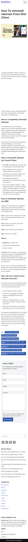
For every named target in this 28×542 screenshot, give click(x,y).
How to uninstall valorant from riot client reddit (13, 342)
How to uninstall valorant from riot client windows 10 (13, 346)
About (2, 531)
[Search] (25, 436)
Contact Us (4, 537)
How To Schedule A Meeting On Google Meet (12, 457)
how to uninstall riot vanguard (10, 338)
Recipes (3, 506)
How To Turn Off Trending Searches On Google (13, 452)
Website (5, 386)
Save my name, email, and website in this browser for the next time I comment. (13, 414)
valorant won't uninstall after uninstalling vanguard (13, 353)
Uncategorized (5, 508)
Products (3, 503)
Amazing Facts (5, 485)
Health (2, 498)
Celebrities (4, 490)
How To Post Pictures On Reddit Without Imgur (13, 474)
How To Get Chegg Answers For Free (10, 476)
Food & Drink (4, 495)
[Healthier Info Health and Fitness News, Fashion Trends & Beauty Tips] (5, 2)
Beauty (3, 487)
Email (4, 380)
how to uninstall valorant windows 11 (11, 349)
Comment (6, 392)
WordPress (19, 540)
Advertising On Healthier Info (8, 534)
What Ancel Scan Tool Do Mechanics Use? (12, 468)
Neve (7, 540)
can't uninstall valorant (11, 332)
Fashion (3, 493)
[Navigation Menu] (25, 2)
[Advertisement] (14, 57)
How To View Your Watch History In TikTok (12, 454)
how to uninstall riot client (9, 335)
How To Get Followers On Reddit (9, 471)
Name (5, 373)
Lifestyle (3, 500)
